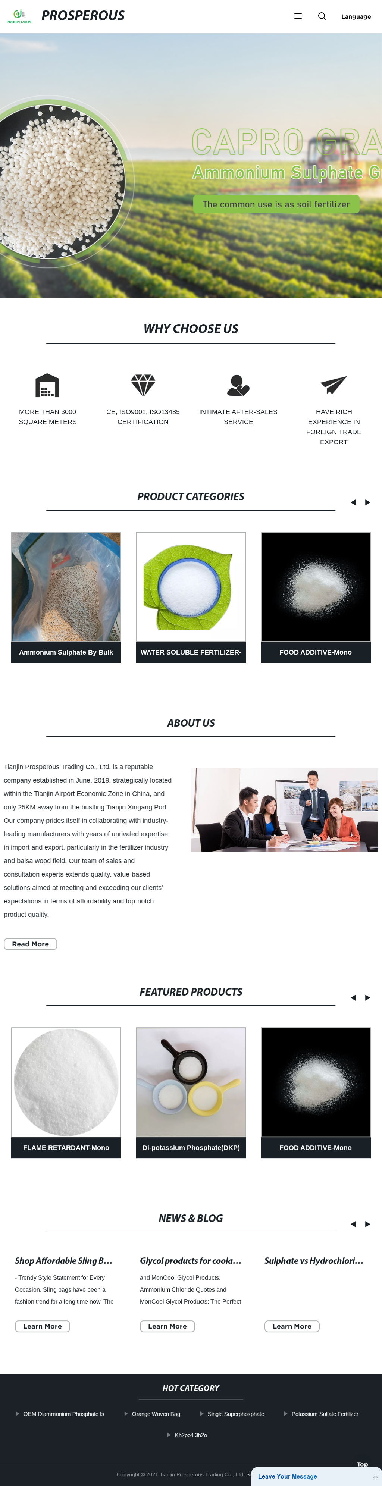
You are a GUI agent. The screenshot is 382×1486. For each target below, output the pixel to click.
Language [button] (356, 16)
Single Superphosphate (236, 1414)
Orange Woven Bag (156, 1414)
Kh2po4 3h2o (191, 1435)
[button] (298, 17)
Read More (30, 944)
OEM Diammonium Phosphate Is (64, 1414)
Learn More (42, 1326)
